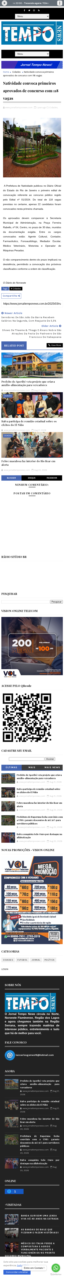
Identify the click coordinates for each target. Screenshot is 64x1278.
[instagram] (34, 10)
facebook (52, 478)
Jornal (36, 960)
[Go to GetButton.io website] (55, 1274)
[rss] (38, 10)
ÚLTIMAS (11, 767)
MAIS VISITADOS (32, 768)
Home (6, 72)
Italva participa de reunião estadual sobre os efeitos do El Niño (29, 423)
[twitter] (29, 10)
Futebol (22, 960)
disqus (31, 478)
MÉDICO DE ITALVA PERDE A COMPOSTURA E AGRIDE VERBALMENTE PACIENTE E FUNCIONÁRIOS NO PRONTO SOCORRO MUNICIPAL (30, 1249)
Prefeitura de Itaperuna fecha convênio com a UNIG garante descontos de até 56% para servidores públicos (40, 820)
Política (50, 960)
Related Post (14, 345)
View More (56, 345)
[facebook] (24, 10)
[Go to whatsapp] (56, 1268)
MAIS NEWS (52, 767)
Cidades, (53, 107)
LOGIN (4, 969)
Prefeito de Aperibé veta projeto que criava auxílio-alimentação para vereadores (28, 383)
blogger (11, 478)
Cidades (16, 72)
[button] (17, 1272)
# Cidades (16, 288)
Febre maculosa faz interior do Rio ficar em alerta (28, 462)
